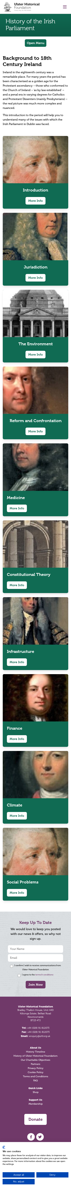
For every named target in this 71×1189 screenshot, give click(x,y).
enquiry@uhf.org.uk (39, 1036)
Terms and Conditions (35, 1076)
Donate (35, 1119)
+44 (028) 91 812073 (38, 1027)
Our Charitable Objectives (35, 1060)
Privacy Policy (35, 1068)
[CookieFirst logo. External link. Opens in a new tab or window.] (4, 1147)
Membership (36, 1104)
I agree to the (37, 974)
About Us (35, 1047)
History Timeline (35, 1051)
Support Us (35, 1099)
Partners (35, 1064)
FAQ (35, 1080)
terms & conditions (44, 974)
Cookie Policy (35, 1072)
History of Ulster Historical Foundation (35, 1056)
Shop (35, 1092)
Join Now (35, 984)
